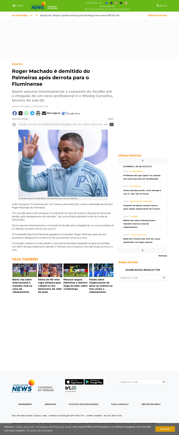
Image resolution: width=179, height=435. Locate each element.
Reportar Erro (151, 404)
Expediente (25, 404)
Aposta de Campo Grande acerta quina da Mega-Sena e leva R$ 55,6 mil (79, 15)
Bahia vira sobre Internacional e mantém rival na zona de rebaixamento (139, 223)
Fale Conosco (120, 404)
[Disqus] (63, 333)
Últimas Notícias (129, 155)
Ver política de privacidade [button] (39, 430)
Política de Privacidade (83, 404)
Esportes (17, 64)
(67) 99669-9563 (108, 6)
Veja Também (25, 259)
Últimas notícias (157, 15)
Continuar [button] (165, 429)
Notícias (162, 256)
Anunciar (50, 404)
